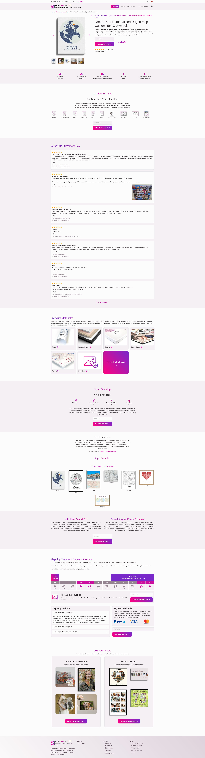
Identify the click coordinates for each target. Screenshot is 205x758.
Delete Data (109, 748)
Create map (115, 6)
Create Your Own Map (101, 541)
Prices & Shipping (143, 6)
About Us (109, 745)
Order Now (55, 578)
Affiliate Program (109, 753)
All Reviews (103, 302)
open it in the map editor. (108, 451)
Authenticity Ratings (137, 743)
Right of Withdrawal (136, 750)
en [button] (148, 1)
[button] (54, 61)
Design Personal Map (101, 423)
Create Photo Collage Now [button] (128, 721)
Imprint (133, 753)
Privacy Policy (135, 748)
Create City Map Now (103, 44)
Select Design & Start (101, 128)
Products (82, 743)
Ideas (123, 6)
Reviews (108, 743)
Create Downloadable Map (140, 599)
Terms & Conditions (136, 745)
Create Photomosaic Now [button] (75, 721)
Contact (108, 750)
